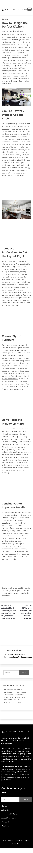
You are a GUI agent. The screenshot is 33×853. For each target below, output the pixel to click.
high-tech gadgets (13, 73)
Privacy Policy (7, 822)
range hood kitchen (20, 531)
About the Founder (9, 818)
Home (4, 806)
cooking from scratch (17, 152)
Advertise (5, 810)
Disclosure (5, 826)
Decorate (5, 19)
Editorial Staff (18, 31)
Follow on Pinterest (9, 814)
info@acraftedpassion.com (21, 657)
